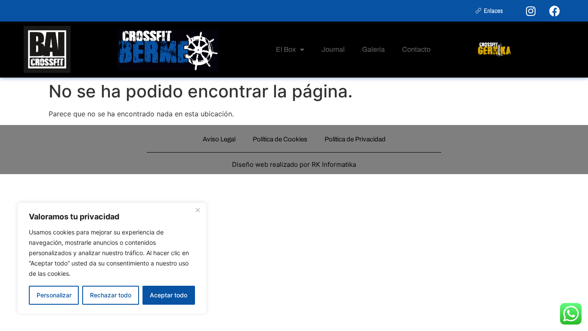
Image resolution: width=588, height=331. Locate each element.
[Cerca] (197, 210)
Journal (333, 49)
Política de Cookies (280, 139)
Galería (373, 49)
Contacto (416, 49)
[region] (112, 258)
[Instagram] (531, 11)
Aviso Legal (219, 139)
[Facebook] (554, 11)
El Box (286, 49)
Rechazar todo (110, 295)
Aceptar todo (168, 295)
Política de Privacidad (355, 139)
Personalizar (54, 295)
